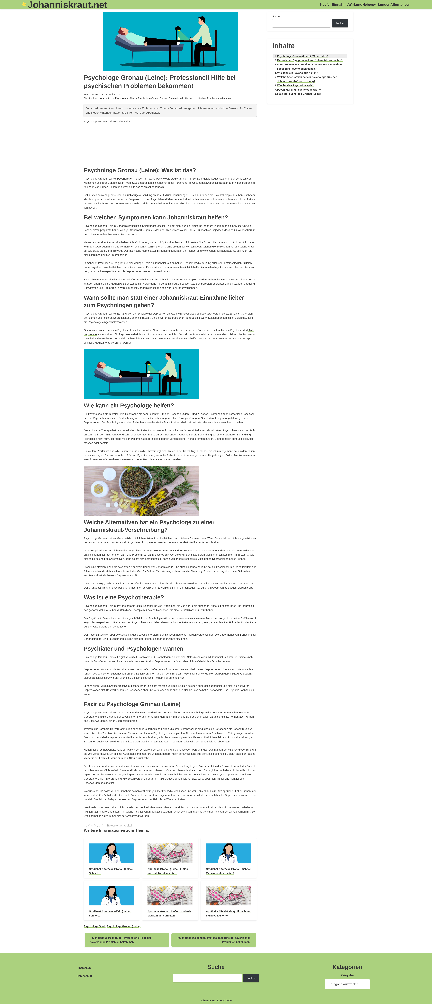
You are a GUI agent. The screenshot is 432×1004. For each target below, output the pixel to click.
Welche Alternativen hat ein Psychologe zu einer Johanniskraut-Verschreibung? (307, 79)
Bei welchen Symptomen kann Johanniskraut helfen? (310, 60)
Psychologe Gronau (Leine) (124, 926)
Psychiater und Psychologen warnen (299, 89)
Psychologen (125, 178)
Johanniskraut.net (211, 1000)
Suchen (276, 16)
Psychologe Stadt (125, 98)
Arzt (110, 98)
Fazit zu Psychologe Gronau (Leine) (299, 93)
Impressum (84, 967)
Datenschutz (84, 976)
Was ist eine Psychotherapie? (295, 85)
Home (102, 98)
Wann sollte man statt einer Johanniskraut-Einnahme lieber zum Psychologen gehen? (309, 66)
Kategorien (347, 975)
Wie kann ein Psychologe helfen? (297, 72)
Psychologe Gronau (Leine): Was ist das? (302, 56)
